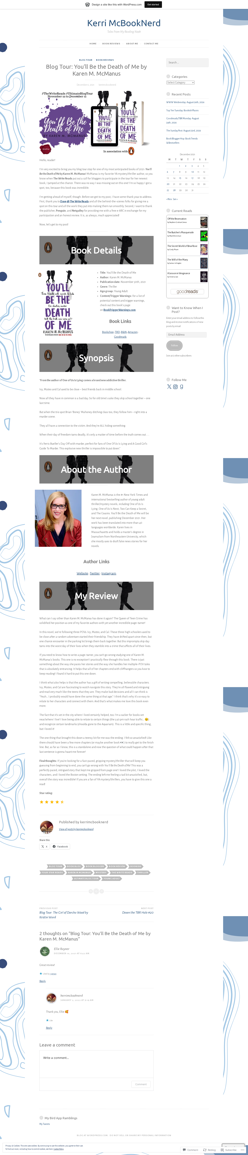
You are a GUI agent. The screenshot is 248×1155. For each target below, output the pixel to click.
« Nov (169, 199)
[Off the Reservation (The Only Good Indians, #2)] (204, 227)
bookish (135, 866)
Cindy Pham (173, 249)
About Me (132, 44)
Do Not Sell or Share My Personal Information (140, 1135)
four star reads (52, 872)
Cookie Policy (59, 1149)
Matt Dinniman (175, 236)
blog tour (85, 60)
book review (117, 866)
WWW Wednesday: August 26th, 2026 (185, 102)
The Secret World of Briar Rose (182, 246)
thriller (142, 872)
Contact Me (151, 44)
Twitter (95, 573)
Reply (42, 981)
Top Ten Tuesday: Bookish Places (182, 110)
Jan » (175, 199)
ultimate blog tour (86, 878)
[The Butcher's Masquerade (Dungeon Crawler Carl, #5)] (204, 240)
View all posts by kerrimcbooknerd (76, 829)
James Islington (175, 263)
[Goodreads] (181, 387)
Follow (174, 345)
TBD (117, 332)
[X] (169, 387)
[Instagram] (175, 387)
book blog (74, 866)
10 (193, 172)
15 (180, 178)
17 (193, 178)
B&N (124, 332)
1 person (53, 974)
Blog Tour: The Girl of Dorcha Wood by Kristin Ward (63, 913)
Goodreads (120, 336)
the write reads (122, 872)
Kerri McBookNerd (124, 23)
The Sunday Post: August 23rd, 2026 (183, 130)
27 (168, 190)
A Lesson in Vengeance (178, 273)
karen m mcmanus (79, 872)
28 (174, 190)
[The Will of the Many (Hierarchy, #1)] (204, 267)
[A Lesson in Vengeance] (204, 281)
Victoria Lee (173, 277)
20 (168, 184)
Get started (153, 4)
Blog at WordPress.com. (92, 1135)
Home (93, 44)
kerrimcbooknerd (107, 85)
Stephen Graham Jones (178, 222)
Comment (141, 1084)
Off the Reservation (176, 219)
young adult (111, 878)
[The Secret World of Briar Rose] (204, 254)
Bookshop (108, 332)
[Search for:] (187, 62)
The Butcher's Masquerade (180, 232)
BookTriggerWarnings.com (119, 309)
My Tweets (44, 1124)
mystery (101, 872)
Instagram (108, 573)
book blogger (95, 866)
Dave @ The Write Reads (74, 201)
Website (82, 573)
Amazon (132, 332)
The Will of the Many (177, 259)
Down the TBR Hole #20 (138, 910)
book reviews (111, 44)
